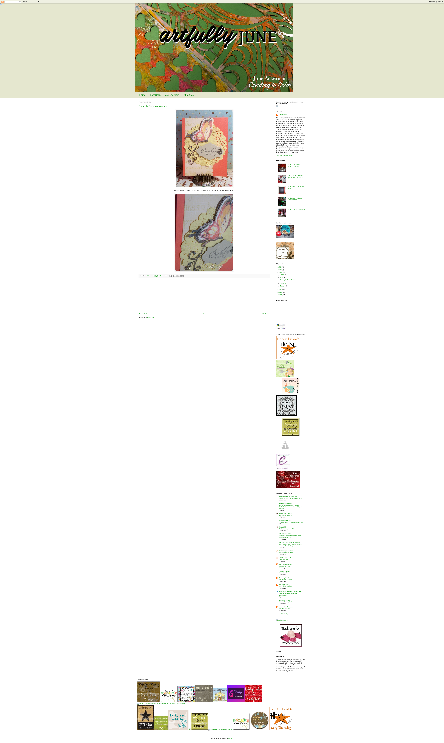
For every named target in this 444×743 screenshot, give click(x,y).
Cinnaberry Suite (284, 600)
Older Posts (265, 314)
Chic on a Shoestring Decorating (289, 542)
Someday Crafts (284, 578)
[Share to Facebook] (181, 276)
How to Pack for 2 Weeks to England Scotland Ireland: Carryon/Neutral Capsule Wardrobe (290, 506)
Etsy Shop (155, 95)
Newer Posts (143, 314)
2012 (280, 289)
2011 (280, 292)
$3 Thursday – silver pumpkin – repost (294, 165)
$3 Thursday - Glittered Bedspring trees (295, 199)
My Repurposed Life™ (286, 551)
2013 (280, 272)
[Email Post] (170, 276)
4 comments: (164, 276)
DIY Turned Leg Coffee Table (287, 528)
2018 (280, 267)
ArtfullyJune (283, 115)
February (283, 283)
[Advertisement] (204, 295)
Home (142, 95)
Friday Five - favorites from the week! (289, 573)
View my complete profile (284, 155)
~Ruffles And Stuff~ (285, 558)
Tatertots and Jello (285, 534)
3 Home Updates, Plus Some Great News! (290, 498)
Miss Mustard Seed (285, 520)
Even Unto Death (283, 559)
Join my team (172, 95)
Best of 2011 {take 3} (284, 608)
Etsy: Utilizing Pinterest (285, 586)
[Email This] (174, 276)
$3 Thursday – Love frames (296, 209)
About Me (189, 95)
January (282, 286)
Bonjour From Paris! (284, 566)
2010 (280, 295)
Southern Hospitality (285, 503)
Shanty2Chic (283, 527)
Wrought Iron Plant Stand (286, 552)
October (282, 275)
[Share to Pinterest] (183, 276)
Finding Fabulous (284, 571)
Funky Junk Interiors (285, 513)
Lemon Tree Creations (286, 607)
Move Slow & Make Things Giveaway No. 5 (291, 522)
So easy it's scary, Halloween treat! (288, 602)
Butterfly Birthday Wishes (153, 106)
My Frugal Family (284, 585)
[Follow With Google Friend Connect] (281, 329)
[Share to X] (178, 276)
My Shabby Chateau (285, 564)
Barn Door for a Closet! (285, 579)
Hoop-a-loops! (283, 595)
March (282, 277)
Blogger (230, 738)
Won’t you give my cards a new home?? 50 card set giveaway (296, 177)
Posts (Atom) (151, 317)
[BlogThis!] (176, 276)
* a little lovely (283, 614)
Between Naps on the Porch (288, 496)
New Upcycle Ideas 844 (285, 515)
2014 (280, 270)
